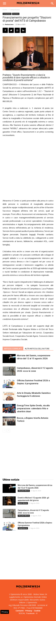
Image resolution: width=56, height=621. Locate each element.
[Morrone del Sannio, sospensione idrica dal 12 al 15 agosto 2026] (9, 358)
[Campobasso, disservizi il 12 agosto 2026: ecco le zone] (9, 371)
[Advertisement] (28, 168)
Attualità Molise (23, 491)
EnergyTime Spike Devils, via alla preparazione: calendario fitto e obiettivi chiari (33, 408)
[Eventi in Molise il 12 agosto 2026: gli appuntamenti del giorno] (9, 500)
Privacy (28, 610)
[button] (52, 3)
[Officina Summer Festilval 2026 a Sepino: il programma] (9, 383)
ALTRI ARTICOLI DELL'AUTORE (37, 349)
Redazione (9, 24)
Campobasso (15, 10)
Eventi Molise (22, 503)
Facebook (30, 613)
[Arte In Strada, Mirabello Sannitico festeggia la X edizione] (9, 396)
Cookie (37, 610)
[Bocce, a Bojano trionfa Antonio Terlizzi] (9, 421)
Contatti (20, 610)
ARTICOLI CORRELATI (13, 349)
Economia (16, 14)
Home (5, 10)
